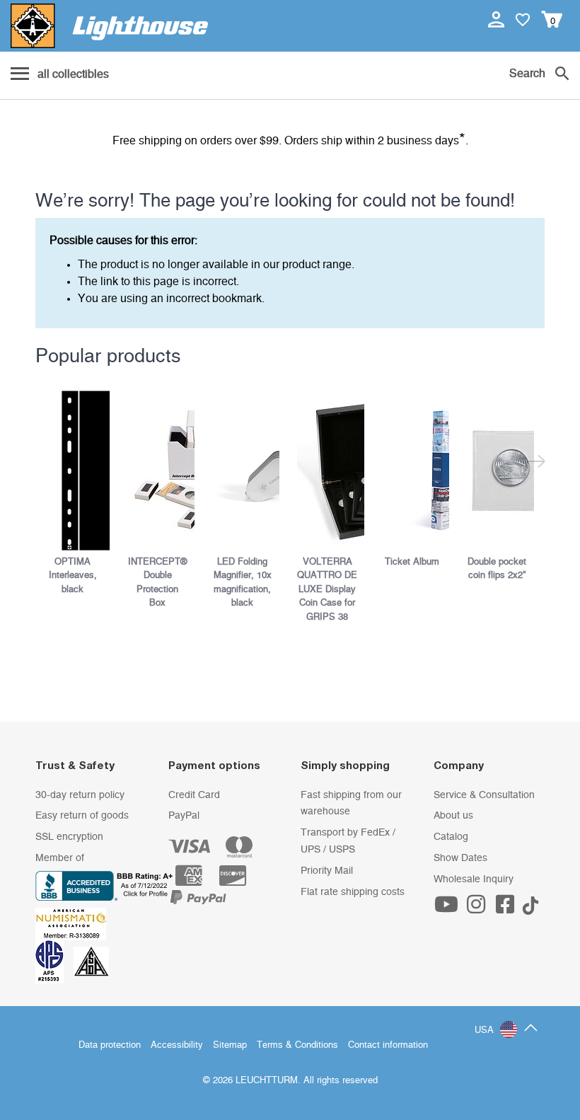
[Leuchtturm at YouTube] (448, 909)
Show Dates (460, 858)
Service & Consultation (484, 795)
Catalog (451, 837)
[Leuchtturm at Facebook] (507, 909)
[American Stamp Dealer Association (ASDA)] (91, 961)
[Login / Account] (497, 19)
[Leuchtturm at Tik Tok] (530, 909)
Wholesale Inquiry (474, 879)
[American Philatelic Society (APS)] (54, 961)
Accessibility (177, 1045)
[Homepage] (109, 26)
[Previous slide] (44, 464)
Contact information (388, 1045)
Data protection (110, 1045)
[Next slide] (536, 464)
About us (453, 816)
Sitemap (230, 1045)
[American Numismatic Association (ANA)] (74, 923)
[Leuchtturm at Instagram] (477, 909)
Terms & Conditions (297, 1045)
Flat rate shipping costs (353, 892)
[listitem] (77, 491)
